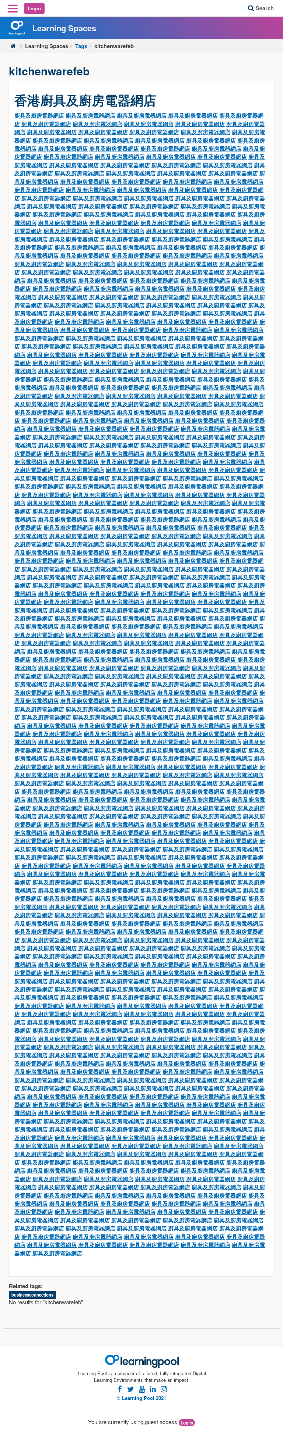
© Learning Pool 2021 (141, 1398)
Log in (187, 1422)
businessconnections (32, 1295)
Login (34, 8)
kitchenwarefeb (114, 46)
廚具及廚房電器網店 (39, 115)
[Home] (13, 46)
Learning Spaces (46, 46)
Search (265, 8)
